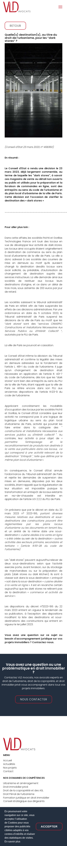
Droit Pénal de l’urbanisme (18, 794)
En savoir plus (12, 841)
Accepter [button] (49, 826)
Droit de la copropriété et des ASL (23, 790)
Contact (8, 771)
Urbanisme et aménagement (20, 783)
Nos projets (10, 767)
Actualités (9, 764)
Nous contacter (33, 699)
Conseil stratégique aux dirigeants (24, 801)
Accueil (7, 760)
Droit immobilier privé (15, 787)
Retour (15, 26)
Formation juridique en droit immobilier (26, 797)
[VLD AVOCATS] (19, 744)
